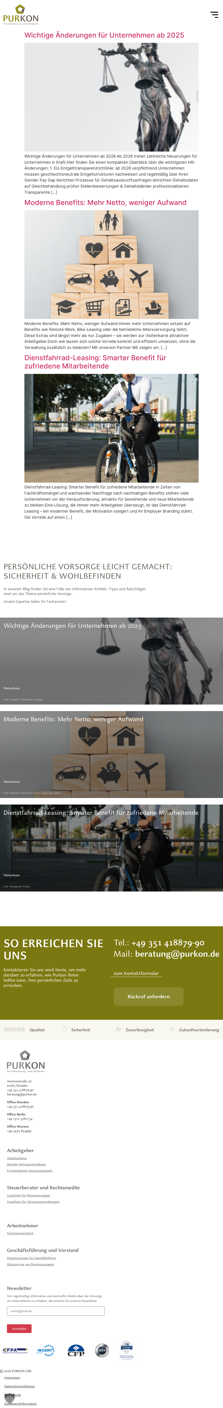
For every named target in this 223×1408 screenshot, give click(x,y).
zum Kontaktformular (136, 973)
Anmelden (19, 1328)
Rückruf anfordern (149, 996)
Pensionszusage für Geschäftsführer (31, 1258)
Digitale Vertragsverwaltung (26, 1164)
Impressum (12, 1377)
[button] (9, 1398)
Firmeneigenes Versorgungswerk (29, 1170)
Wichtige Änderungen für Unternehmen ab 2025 (104, 35)
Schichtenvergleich (20, 1233)
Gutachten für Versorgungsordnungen (33, 1202)
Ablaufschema (17, 1158)
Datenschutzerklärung (19, 1386)
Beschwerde (12, 1395)
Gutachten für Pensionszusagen (28, 1195)
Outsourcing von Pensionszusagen (30, 1264)
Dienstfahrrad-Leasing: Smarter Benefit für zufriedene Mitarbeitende (95, 361)
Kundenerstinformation (20, 1403)
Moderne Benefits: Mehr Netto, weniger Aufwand (105, 202)
